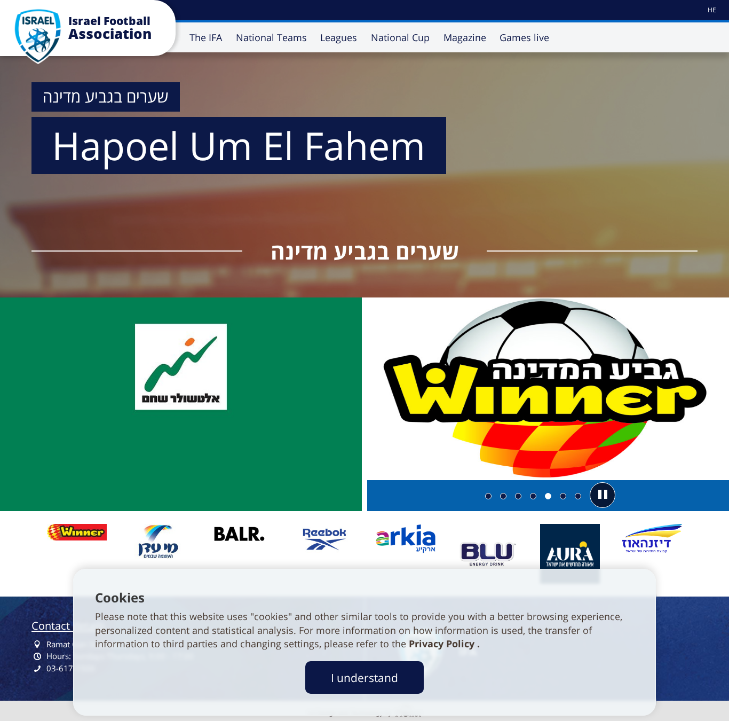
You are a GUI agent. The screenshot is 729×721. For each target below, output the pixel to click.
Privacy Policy (443, 643)
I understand (364, 677)
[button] (602, 495)
